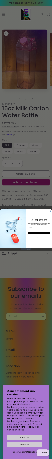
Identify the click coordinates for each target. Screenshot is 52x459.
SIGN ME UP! (39, 233)
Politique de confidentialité (23, 428)
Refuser (25, 444)
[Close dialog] (50, 210)
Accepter (24, 437)
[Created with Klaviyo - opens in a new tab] (26, 249)
